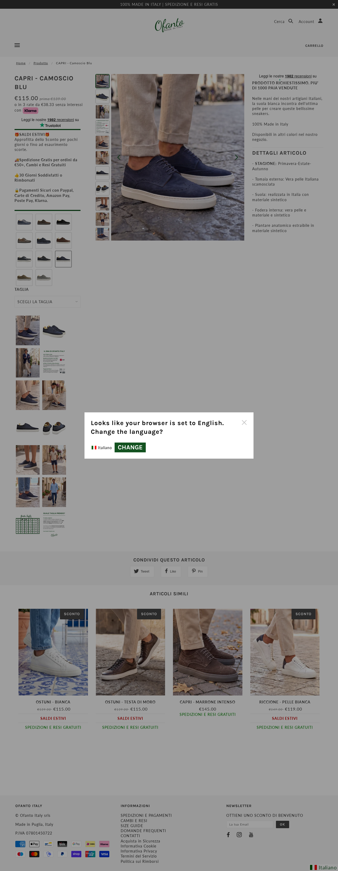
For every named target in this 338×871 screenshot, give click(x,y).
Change (130, 447)
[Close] (243, 421)
